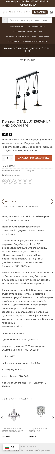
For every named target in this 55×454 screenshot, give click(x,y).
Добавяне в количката (33, 158)
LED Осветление (40, 36)
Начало (9, 48)
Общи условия (27, 446)
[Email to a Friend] (20, 181)
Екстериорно (36, 27)
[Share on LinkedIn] (30, 181)
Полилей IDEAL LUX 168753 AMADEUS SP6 (12, 429)
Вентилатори (34, 32)
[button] (51, 12)
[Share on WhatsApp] (4, 181)
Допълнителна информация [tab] (21, 206)
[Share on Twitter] (14, 181)
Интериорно (17, 27)
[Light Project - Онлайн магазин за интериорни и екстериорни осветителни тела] (16, 12)
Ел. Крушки (14, 41)
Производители (29, 48)
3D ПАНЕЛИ (19, 32)
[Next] (52, 422)
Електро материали (17, 36)
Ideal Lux (16, 175)
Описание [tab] (10, 201)
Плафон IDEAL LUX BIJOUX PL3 (38, 429)
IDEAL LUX (20, 170)
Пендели (29, 170)
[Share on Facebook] (9, 181)
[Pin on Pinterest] (25, 181)
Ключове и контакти (35, 41)
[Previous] (2, 422)
